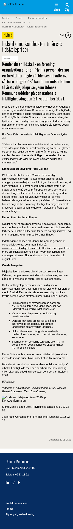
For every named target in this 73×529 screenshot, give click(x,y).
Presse (9, 508)
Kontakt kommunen (16, 503)
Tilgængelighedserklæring (20, 514)
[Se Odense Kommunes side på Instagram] (13, 482)
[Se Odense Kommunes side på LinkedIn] (7, 482)
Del (62, 35)
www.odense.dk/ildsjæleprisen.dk (21, 248)
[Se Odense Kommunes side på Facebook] (19, 482)
